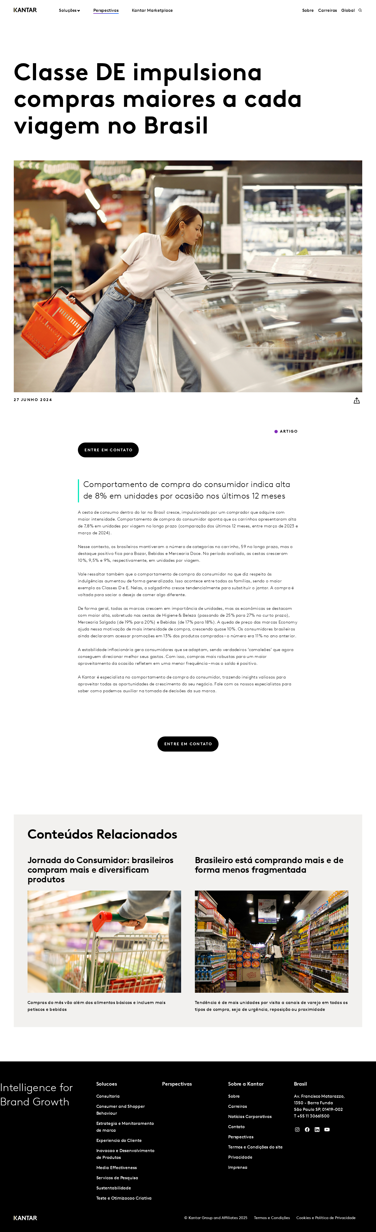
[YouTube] (317, 1131)
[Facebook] (307, 1131)
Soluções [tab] (68, 11)
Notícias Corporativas (250, 1117)
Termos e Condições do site (255, 1147)
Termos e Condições (272, 1218)
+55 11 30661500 (313, 1116)
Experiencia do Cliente (119, 1141)
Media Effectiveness (116, 1168)
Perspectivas (106, 11)
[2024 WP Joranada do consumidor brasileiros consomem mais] (104, 942)
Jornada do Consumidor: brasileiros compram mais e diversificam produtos (101, 870)
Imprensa (237, 1168)
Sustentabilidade (113, 1188)
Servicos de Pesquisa (117, 1178)
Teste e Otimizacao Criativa (124, 1198)
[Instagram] (297, 1131)
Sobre (308, 11)
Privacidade (240, 1157)
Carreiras (327, 11)
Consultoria (108, 1096)
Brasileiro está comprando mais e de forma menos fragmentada (269, 865)
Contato (236, 1127)
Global (348, 11)
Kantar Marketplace (152, 11)
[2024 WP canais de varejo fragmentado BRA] (271, 942)
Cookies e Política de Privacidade (326, 1218)
